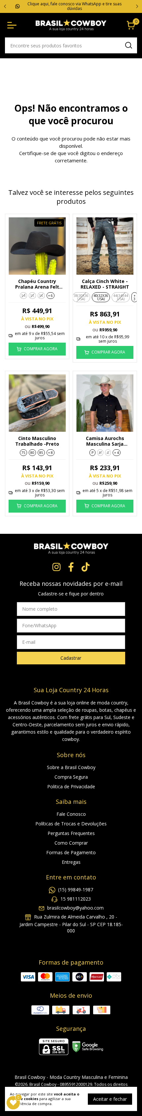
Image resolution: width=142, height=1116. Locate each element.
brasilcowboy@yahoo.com (75, 908)
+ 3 (134, 297)
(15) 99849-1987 (75, 889)
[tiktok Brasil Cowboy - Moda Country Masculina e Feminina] (85, 567)
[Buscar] (128, 45)
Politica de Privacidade (71, 786)
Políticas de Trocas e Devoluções (71, 823)
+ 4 (116, 452)
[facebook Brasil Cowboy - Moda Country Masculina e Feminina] (71, 567)
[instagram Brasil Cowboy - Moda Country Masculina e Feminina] (56, 567)
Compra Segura (71, 777)
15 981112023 (75, 899)
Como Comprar (71, 843)
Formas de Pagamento (71, 852)
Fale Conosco (71, 814)
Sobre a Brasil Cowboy (71, 767)
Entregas (71, 862)
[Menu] (13, 25)
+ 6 (50, 295)
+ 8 (50, 452)
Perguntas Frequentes (71, 833)
